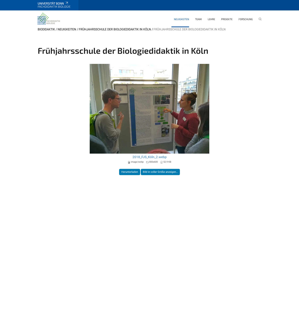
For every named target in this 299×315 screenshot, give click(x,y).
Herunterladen (129, 171)
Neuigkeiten (181, 19)
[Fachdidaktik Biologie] (49, 19)
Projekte (227, 19)
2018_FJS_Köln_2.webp (150, 157)
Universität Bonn (51, 3)
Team (198, 19)
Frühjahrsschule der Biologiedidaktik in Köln (115, 29)
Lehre (211, 19)
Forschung (246, 19)
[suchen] (258, 21)
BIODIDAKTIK (46, 29)
